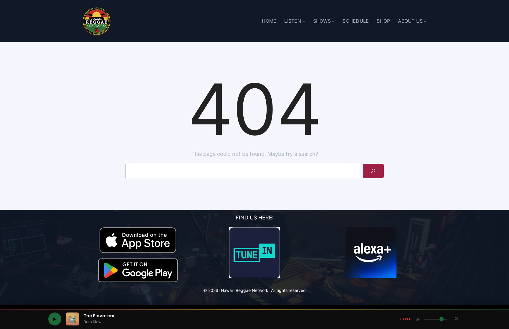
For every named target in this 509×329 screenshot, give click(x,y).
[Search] (373, 171)
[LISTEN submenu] (303, 21)
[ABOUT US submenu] (425, 21)
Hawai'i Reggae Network (244, 290)
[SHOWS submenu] (333, 21)
